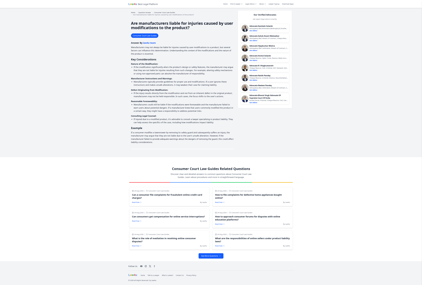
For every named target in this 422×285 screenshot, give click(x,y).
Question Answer (144, 12)
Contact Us (180, 275)
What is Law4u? (167, 275)
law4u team (149, 42)
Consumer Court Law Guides (164, 12)
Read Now (135, 202)
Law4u (153, 280)
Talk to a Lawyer (153, 275)
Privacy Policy (191, 275)
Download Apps (288, 4)
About (261, 4)
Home (225, 4)
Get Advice (253, 31)
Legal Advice (250, 4)
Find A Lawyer (235, 4)
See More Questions (209, 256)
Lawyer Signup (274, 4)
